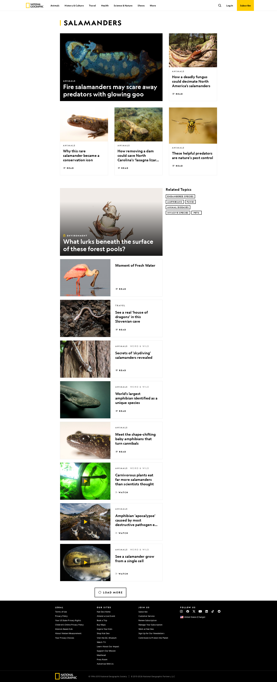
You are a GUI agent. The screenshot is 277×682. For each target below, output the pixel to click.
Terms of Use (61, 611)
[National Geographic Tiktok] (213, 611)
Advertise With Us (105, 663)
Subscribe (142, 611)
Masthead (101, 655)
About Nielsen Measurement (68, 633)
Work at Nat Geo (146, 629)
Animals (54, 5)
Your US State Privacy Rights (68, 620)
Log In (229, 5)
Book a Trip (102, 620)
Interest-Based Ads (64, 629)
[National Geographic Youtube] (200, 611)
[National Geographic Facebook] (188, 611)
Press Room (102, 659)
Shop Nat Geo (103, 633)
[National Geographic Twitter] (194, 611)
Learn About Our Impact (108, 646)
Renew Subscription (147, 620)
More (153, 5)
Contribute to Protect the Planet (153, 638)
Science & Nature (123, 5)
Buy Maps (101, 624)
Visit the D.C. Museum (107, 638)
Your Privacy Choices (64, 638)
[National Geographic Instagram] (181, 611)
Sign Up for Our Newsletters (151, 633)
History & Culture (74, 5)
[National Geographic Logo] (66, 678)
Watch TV (101, 642)
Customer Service (146, 616)
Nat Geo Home (103, 611)
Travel (92, 5)
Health (105, 5)
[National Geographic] (34, 5)
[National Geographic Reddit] (219, 611)
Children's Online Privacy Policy (69, 624)
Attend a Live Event (106, 616)
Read (179, 94)
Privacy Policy (61, 616)
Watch (123, 492)
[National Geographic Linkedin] (207, 611)
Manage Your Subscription (150, 624)
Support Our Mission (106, 650)
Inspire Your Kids (104, 629)
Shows (141, 5)
